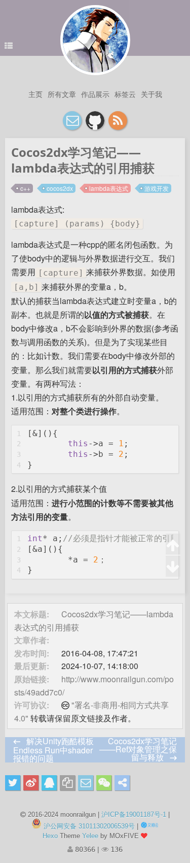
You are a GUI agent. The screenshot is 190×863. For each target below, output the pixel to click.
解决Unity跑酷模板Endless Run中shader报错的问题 (53, 749)
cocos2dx (60, 188)
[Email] (72, 120)
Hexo (50, 836)
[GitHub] (95, 120)
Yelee (90, 836)
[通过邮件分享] (85, 782)
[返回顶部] (173, 544)
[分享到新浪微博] (31, 782)
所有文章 (62, 94)
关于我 (151, 94)
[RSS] (117, 120)
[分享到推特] (12, 782)
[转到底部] (173, 566)
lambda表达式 (108, 188)
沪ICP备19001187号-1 (133, 814)
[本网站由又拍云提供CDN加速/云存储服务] (149, 826)
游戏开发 (156, 188)
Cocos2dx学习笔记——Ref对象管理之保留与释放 (138, 749)
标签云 (125, 94)
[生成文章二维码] (103, 782)
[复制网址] (67, 782)
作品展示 (95, 94)
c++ (25, 188)
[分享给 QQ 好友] (49, 782)
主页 (35, 94)
